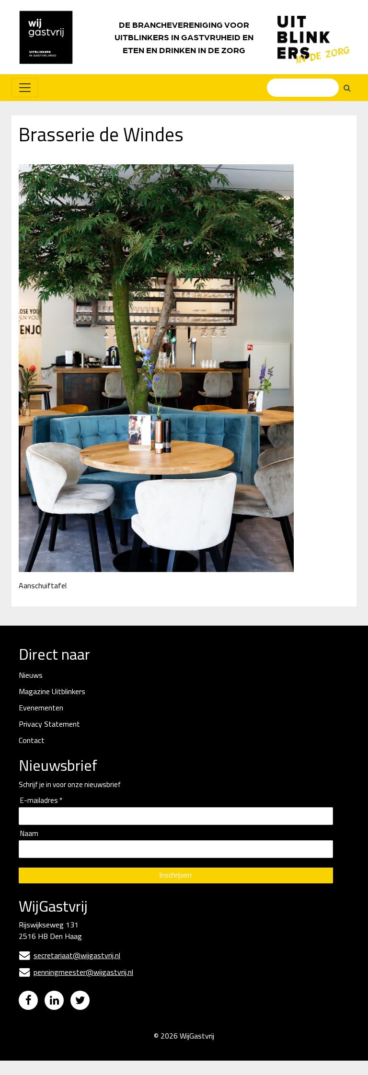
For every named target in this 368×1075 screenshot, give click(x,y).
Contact (32, 740)
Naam (29, 833)
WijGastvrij (197, 1035)
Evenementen (41, 707)
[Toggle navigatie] (25, 87)
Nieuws (31, 675)
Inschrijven (176, 875)
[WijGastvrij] (51, 37)
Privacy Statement (49, 724)
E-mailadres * (41, 800)
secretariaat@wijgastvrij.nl (69, 955)
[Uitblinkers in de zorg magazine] (313, 37)
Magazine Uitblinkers (52, 691)
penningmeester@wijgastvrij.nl (76, 972)
